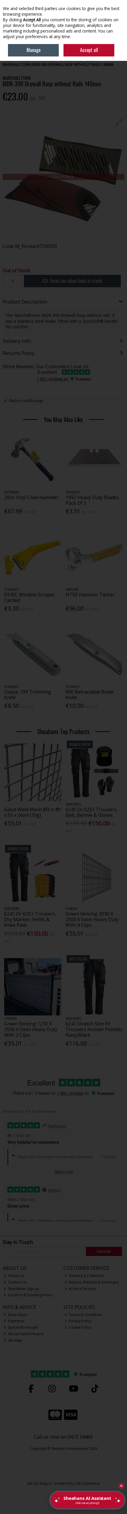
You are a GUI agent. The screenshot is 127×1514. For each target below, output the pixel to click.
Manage (33, 49)
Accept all (89, 49)
